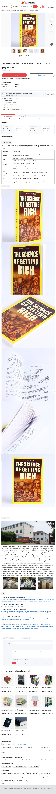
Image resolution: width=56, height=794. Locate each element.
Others (3, 752)
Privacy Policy (49, 788)
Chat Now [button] (42, 75)
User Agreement (36, 788)
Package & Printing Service (20, 10)
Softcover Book (4, 750)
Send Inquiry (14, 75)
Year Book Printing (30, 777)
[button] (50, 118)
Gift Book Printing (19, 777)
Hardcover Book (45, 747)
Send (14, 663)
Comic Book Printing (34, 766)
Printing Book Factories (45, 773)
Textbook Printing (7, 766)
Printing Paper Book (7, 777)
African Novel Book (19, 747)
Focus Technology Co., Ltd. (18, 788)
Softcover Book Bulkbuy (21, 780)
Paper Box (30, 750)
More (2, 783)
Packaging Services (7, 773)
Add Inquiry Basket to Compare (28, 56)
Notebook (30, 747)
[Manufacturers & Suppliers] (28, 2)
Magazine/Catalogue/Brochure (48, 750)
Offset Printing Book (41, 777)
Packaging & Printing (9, 10)
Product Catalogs (22, 744)
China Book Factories (19, 773)
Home (2, 10)
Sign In (3, 109)
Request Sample (26, 78)
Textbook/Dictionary (6, 747)
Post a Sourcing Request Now (43, 663)
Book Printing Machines (8, 780)
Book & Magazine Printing (32, 10)
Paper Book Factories (32, 773)
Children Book (18, 750)
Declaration (43, 788)
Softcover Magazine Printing (20, 766)
